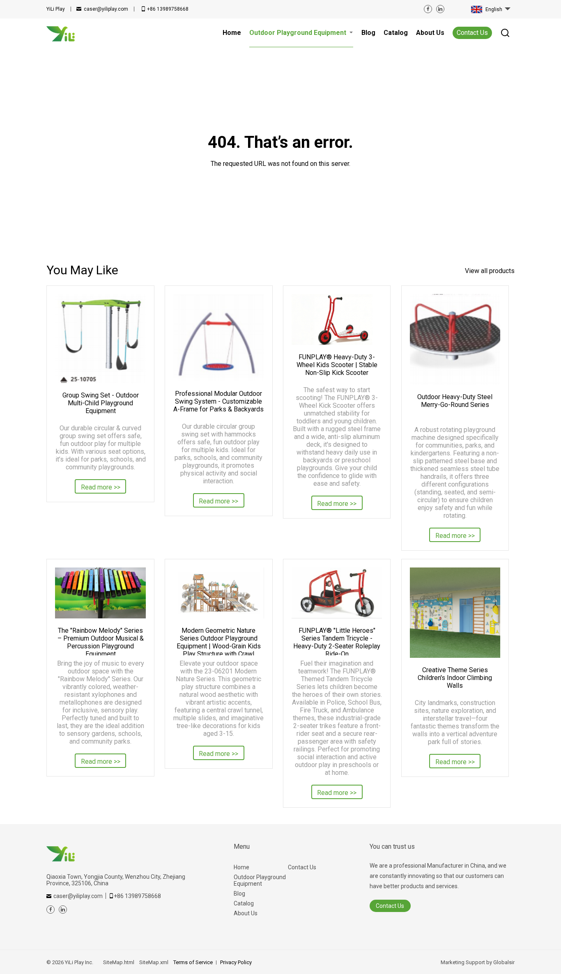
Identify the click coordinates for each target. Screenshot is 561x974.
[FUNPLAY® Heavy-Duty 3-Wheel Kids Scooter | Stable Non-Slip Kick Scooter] (337, 319)
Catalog (244, 903)
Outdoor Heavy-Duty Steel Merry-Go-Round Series (454, 401)
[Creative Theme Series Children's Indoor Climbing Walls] (455, 612)
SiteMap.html (118, 962)
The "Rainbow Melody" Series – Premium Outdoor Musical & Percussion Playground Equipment (100, 641)
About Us (246, 913)
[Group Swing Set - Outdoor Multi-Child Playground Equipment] (100, 338)
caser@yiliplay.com (106, 9)
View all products (490, 271)
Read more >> (100, 487)
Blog (239, 893)
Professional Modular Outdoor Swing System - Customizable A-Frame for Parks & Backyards (218, 401)
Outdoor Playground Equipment (260, 880)
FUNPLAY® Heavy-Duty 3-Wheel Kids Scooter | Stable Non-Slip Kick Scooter (337, 365)
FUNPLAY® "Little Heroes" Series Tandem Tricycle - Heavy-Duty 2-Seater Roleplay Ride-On (336, 641)
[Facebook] (428, 9)
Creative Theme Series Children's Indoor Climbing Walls (455, 677)
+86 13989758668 (168, 9)
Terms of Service (193, 962)
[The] (100, 592)
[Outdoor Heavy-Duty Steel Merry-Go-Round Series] (455, 339)
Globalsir (504, 962)
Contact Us (472, 33)
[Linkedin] (440, 9)
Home (241, 867)
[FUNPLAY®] (337, 592)
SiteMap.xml (153, 962)
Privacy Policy (236, 962)
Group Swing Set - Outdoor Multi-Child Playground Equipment (100, 403)
